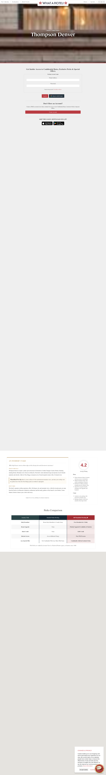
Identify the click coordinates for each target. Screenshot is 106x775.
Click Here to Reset (57, 89)
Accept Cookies (84, 769)
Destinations (15, 2)
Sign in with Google (58, 96)
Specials (93, 2)
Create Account (53, 112)
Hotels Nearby (25, 2)
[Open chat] (99, 768)
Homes (85, 2)
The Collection (5, 2)
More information (88, 766)
